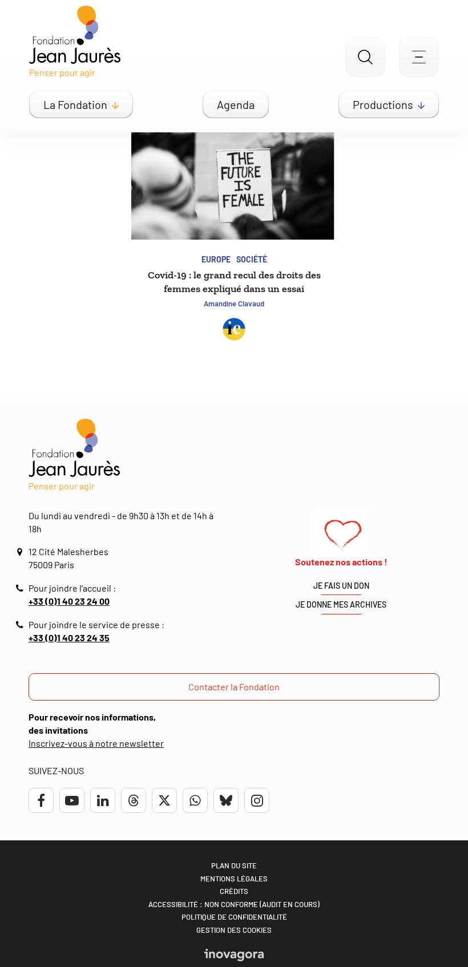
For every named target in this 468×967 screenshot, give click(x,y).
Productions (383, 104)
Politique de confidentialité (234, 916)
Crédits (234, 891)
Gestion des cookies (234, 929)
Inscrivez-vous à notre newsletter (96, 743)
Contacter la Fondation (234, 686)
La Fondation (75, 104)
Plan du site (234, 865)
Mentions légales (234, 878)
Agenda (236, 104)
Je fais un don (341, 585)
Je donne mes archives (341, 604)
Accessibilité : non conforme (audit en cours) (234, 904)
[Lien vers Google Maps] (21, 552)
